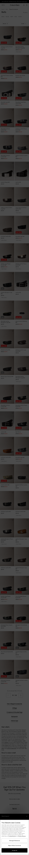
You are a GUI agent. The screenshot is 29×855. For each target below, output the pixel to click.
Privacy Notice (22, 836)
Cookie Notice (12, 836)
